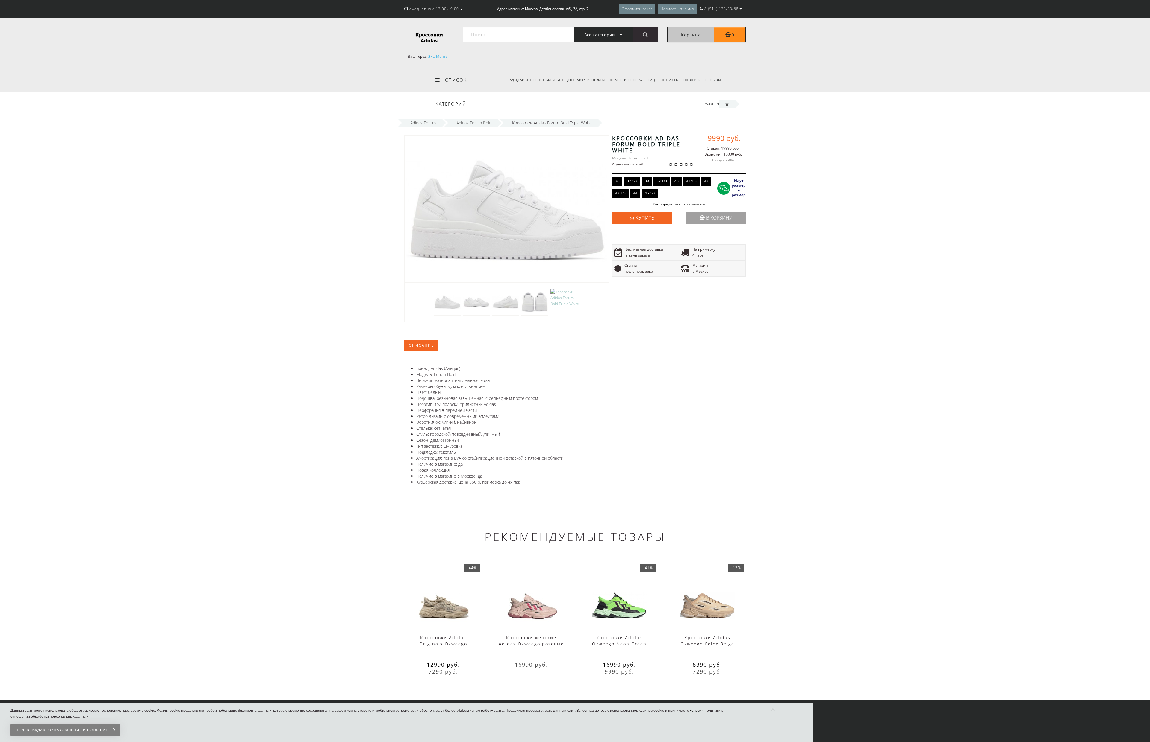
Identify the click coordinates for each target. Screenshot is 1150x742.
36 (617, 181)
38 (647, 181)
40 (676, 181)
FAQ (652, 80)
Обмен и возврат (627, 80)
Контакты (669, 80)
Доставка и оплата (586, 80)
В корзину (719, 217)
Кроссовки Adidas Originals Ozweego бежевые (443, 644)
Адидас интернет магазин (536, 80)
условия (697, 711)
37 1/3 (632, 181)
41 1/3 (691, 181)
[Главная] (727, 104)
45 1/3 (650, 193)
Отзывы (713, 80)
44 (635, 193)
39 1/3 (661, 181)
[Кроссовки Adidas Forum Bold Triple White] (447, 301)
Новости (692, 80)
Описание (421, 345)
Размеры (712, 104)
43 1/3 (620, 193)
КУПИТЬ (644, 218)
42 (706, 181)
